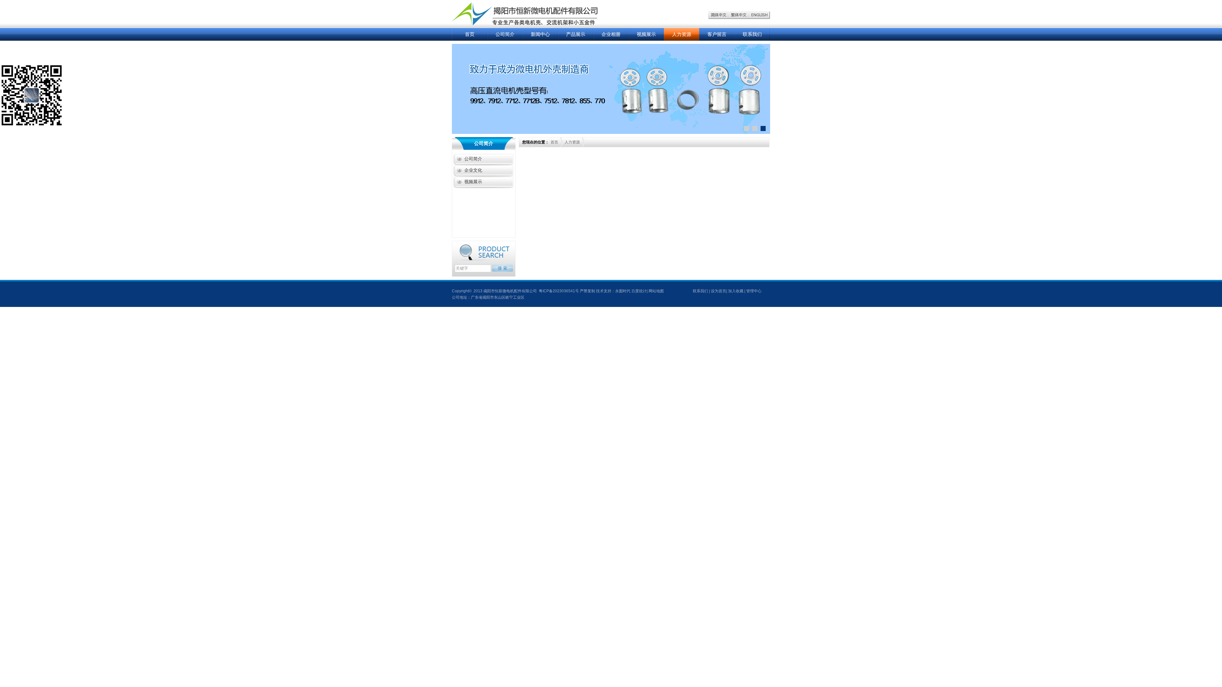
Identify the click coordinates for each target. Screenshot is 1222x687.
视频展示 (646, 34)
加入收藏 (735, 291)
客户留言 (717, 34)
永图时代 (622, 291)
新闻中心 (540, 34)
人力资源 (681, 34)
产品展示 (575, 34)
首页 (469, 34)
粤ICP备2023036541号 (558, 291)
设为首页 (718, 291)
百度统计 (639, 291)
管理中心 (754, 291)
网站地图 (656, 291)
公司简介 (505, 34)
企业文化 (473, 170)
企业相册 (611, 34)
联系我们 (752, 34)
